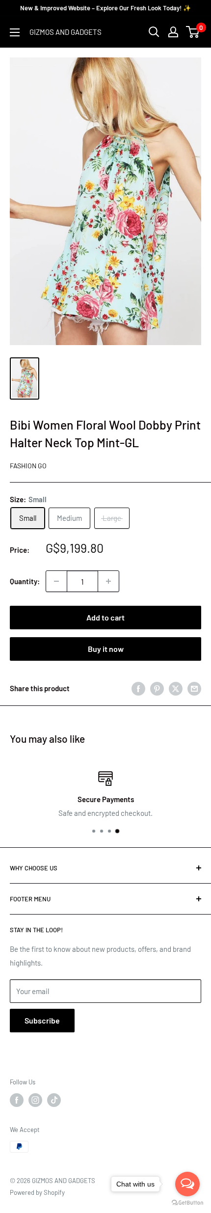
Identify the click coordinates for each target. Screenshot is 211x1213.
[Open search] (154, 32)
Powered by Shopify (37, 1192)
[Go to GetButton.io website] (187, 1203)
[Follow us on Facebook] (17, 1100)
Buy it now (106, 648)
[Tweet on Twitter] (176, 687)
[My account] (173, 32)
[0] (193, 32)
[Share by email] (194, 687)
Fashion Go (28, 465)
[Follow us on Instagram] (35, 1100)
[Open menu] (15, 32)
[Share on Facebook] (138, 687)
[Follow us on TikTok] (54, 1100)
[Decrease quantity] (56, 581)
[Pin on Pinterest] (157, 687)
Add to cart (105, 617)
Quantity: (25, 581)
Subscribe (42, 1020)
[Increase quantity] (108, 581)
